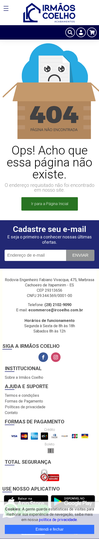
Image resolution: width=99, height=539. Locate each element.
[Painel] (81, 32)
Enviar (80, 255)
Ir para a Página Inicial (49, 203)
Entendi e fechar (49, 529)
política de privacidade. (58, 519)
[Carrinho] (92, 32)
